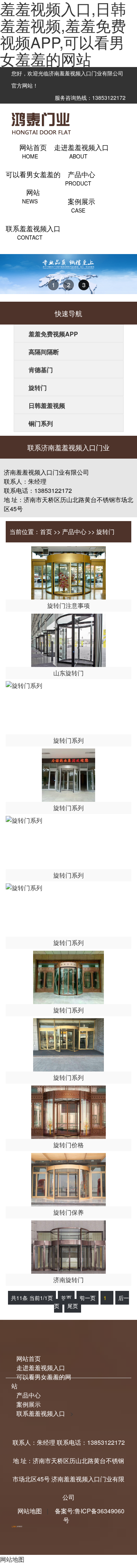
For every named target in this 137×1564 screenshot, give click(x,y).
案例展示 (28, 1404)
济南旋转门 (68, 1279)
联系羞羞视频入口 (40, 1413)
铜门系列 (41, 423)
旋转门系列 (68, 740)
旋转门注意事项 (68, 605)
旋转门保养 (68, 1212)
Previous (11, 281)
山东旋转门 (68, 672)
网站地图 (30, 1510)
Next (127, 281)
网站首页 (28, 1358)
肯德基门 (41, 369)
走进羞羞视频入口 (40, 1367)
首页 (46, 531)
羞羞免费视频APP (53, 333)
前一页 (88, 1298)
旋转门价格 (68, 1144)
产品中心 (74, 531)
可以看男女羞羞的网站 (33, 183)
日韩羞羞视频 (47, 405)
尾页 (72, 1306)
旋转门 (38, 387)
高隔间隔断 (44, 351)
